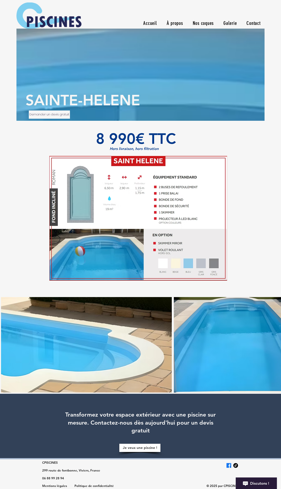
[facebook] (228, 465)
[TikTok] (235, 465)
